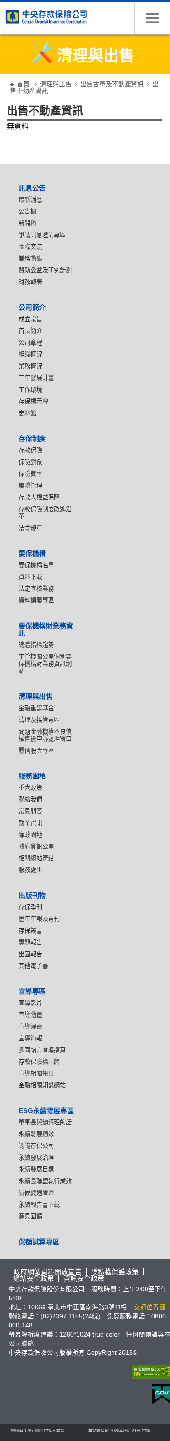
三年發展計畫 (36, 377)
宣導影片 (30, 1003)
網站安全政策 (33, 1278)
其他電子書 (33, 965)
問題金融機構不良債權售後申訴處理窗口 (45, 735)
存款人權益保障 (39, 497)
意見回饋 (30, 1216)
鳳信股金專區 (36, 750)
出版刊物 (32, 895)
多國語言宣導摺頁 (42, 1050)
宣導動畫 (30, 1014)
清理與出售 (56, 84)
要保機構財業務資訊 (46, 629)
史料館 (27, 413)
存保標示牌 (33, 401)
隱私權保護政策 (115, 1271)
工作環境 (30, 389)
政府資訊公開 (36, 846)
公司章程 (30, 342)
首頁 (23, 84)
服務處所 (30, 870)
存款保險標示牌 (39, 1061)
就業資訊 (30, 823)
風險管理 (30, 485)
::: (6, 77)
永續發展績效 (36, 1134)
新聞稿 (27, 223)
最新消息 (30, 199)
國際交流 (30, 246)
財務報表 (30, 282)
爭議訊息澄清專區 (42, 235)
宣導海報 (30, 1038)
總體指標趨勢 (36, 644)
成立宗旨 (30, 319)
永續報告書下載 (39, 1204)
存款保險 (30, 450)
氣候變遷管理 (36, 1193)
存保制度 (32, 438)
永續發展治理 (36, 1157)
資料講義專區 (36, 600)
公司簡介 (32, 307)
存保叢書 (30, 930)
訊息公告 (32, 188)
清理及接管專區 (39, 719)
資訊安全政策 (83, 1278)
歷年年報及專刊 (39, 918)
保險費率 (30, 473)
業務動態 (30, 258)
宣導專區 (32, 991)
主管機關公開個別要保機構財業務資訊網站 (45, 663)
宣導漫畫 (30, 1026)
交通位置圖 (149, 1307)
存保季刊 (30, 907)
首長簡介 (30, 330)
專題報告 (30, 942)
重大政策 (30, 787)
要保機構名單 (36, 565)
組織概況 (30, 354)
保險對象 (30, 462)
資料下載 (30, 577)
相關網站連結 (36, 858)
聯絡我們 (30, 799)
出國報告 (30, 954)
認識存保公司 (36, 1145)
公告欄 (27, 211)
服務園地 (32, 776)
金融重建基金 (36, 708)
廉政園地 (30, 834)
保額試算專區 (39, 1242)
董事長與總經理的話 (45, 1122)
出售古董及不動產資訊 (112, 84)
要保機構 (32, 553)
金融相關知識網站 (42, 1085)
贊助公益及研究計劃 (45, 270)
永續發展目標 (36, 1169)
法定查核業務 (36, 588)
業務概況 (30, 366)
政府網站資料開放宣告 (48, 1271)
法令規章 (30, 528)
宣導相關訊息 (36, 1073)
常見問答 (30, 811)
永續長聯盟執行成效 (45, 1181)
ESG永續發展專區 (46, 1110)
